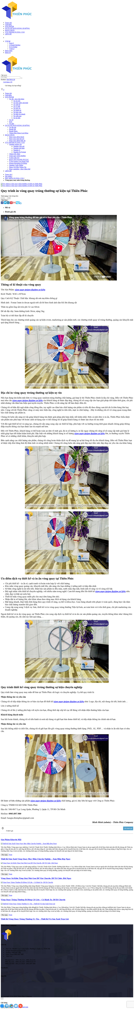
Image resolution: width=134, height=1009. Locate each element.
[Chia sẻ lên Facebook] (2, 202)
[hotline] (20, 1007)
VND (7, 41)
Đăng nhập (8, 51)
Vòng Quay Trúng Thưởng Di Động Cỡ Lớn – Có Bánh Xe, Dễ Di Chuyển (33, 900)
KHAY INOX (10, 30)
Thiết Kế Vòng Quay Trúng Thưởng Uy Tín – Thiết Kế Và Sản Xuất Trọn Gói (35, 919)
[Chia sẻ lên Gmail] (14, 202)
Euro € (11, 43)
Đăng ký (8, 52)
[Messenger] (2, 1007)
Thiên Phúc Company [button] (9, 925)
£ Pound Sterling (14, 45)
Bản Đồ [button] (3, 976)
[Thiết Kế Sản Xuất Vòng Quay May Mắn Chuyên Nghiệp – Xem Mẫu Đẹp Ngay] (29, 843)
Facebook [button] (4, 968)
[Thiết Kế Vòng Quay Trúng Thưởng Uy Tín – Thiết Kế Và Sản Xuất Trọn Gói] (28, 904)
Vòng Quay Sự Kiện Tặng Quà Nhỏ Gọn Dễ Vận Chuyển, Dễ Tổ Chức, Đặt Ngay (36, 878)
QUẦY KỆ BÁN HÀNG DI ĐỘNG (17, 28)
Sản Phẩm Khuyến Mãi (11, 839)
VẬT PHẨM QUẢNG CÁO (15, 32)
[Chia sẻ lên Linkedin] (8, 202)
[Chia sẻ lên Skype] (17, 202)
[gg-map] (11, 1007)
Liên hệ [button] (3, 944)
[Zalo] (7, 1007)
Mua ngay (5, 855)
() (7, 82)
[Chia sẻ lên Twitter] (5, 202)
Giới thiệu (8, 24)
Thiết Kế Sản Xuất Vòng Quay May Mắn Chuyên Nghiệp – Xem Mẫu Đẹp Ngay (35, 859)
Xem (10, 855)
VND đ (11, 49)
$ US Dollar (13, 47)
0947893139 (11, 79)
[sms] (16, 1007)
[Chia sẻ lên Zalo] (20, 202)
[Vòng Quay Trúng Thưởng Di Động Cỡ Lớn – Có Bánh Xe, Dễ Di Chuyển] (27, 882)
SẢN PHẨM (9, 26)
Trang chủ (8, 23)
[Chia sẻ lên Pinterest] (11, 202)
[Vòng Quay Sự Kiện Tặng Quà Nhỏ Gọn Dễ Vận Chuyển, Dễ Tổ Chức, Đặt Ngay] (29, 863)
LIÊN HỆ (8, 34)
